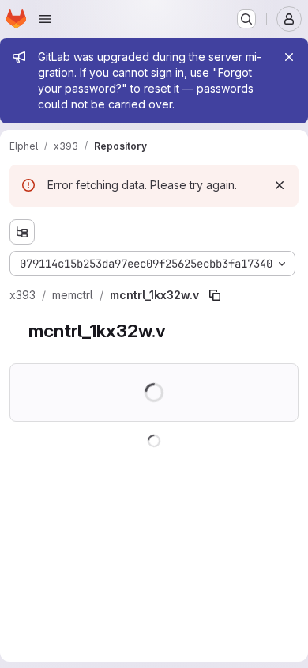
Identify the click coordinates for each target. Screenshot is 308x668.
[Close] (289, 56)
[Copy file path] (214, 295)
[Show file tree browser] (22, 232)
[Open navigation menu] (45, 19)
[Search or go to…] (246, 18)
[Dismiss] (279, 185)
